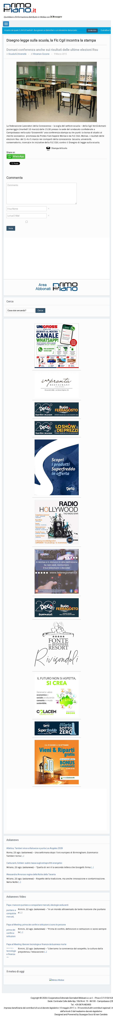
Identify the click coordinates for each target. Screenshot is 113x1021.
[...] (92, 852)
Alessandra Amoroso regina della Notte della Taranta (31, 860)
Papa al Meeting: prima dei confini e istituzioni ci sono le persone (36, 901)
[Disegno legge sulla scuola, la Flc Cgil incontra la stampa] (56, 92)
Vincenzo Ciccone (41, 54)
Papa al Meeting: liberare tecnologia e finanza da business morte (36, 921)
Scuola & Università (17, 54)
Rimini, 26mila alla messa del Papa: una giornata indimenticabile (36, 874)
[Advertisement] (57, 258)
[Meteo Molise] (56, 976)
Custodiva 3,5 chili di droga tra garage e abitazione (92, 30)
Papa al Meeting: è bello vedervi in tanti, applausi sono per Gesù (35, 941)
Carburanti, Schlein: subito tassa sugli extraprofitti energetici (34, 848)
